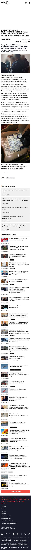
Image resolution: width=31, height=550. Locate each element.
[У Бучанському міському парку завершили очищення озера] (4, 423)
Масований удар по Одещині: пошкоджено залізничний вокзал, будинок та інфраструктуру (18, 456)
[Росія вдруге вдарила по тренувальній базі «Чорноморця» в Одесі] (4, 374)
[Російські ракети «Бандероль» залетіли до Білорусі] (4, 390)
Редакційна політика (7, 521)
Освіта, (3, 501)
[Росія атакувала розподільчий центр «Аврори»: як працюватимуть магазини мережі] (4, 431)
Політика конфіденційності (8, 523)
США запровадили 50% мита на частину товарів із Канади (18, 239)
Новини (3, 509)
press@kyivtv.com (10, 529)
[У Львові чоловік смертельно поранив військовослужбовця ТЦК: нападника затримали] (4, 415)
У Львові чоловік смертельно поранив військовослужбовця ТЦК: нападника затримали (18, 415)
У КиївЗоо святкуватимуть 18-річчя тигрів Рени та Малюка (18, 280)
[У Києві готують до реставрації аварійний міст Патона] (4, 476)
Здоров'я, (22, 501)
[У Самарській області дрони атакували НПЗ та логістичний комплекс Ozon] (4, 440)
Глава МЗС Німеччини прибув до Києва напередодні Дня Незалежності (18, 398)
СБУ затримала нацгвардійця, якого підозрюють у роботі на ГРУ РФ (19, 323)
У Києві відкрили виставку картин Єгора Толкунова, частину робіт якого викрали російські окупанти (18, 315)
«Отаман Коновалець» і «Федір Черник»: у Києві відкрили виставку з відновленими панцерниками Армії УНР (19, 349)
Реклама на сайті (6, 518)
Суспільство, (10, 500)
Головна (3, 506)
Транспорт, (10, 501)
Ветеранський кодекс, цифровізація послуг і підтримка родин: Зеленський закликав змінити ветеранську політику (19, 290)
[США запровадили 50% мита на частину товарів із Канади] (4, 240)
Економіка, (19, 500)
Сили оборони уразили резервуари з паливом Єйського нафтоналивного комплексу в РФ (19, 340)
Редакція (3, 513)
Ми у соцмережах (6, 516)
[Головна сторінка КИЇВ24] (5, 3)
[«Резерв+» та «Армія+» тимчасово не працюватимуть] (4, 307)
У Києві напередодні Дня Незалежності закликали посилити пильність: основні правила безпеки (19, 331)
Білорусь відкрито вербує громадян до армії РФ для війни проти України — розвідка (19, 299)
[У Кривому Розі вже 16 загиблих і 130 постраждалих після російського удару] (4, 448)
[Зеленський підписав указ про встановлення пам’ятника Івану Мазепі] (4, 256)
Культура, (26, 500)
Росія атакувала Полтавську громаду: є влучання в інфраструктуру (17, 358)
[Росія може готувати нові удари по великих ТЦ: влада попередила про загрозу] (4, 247)
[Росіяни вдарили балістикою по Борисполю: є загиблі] (4, 366)
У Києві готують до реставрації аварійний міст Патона (18, 476)
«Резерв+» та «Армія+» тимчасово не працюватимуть (19, 306)
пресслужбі (6, 77)
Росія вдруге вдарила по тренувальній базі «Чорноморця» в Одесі (18, 374)
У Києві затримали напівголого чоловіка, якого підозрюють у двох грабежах (19, 264)
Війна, (3, 498)
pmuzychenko (6, 39)
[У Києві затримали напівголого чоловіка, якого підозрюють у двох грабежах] (4, 264)
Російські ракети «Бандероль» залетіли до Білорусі (17, 390)
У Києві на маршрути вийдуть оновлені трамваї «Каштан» (17, 382)
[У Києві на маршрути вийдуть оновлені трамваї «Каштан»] (4, 383)
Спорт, (16, 501)
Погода (3, 503)
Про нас (3, 511)
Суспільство (10, 177)
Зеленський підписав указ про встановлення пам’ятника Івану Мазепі (17, 256)
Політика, (16, 498)
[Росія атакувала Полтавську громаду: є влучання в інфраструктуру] (4, 358)
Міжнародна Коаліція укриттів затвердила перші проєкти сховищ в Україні (19, 484)
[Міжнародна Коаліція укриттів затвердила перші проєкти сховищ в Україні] (4, 484)
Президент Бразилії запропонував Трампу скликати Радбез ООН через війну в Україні (19, 273)
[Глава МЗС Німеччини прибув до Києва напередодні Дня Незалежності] (4, 398)
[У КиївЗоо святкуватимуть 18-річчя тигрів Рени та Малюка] (4, 281)
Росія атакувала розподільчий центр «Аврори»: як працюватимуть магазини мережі (19, 431)
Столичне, (8, 498)
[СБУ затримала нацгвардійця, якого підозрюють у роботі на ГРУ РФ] (4, 323)
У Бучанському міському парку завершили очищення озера (17, 423)
